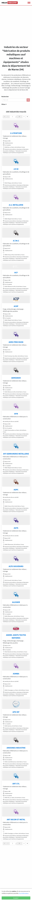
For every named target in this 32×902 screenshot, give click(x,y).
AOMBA (16, 673)
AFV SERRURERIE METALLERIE (16, 453)
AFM (16, 413)
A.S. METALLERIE (16, 205)
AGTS (16, 528)
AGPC (16, 489)
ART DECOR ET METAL (16, 819)
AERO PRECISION (16, 342)
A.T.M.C (16, 240)
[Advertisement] (16, 27)
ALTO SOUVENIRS (16, 566)
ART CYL (16, 783)
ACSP (16, 306)
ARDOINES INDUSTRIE (16, 747)
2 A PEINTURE (16, 133)
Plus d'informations (24, 893)
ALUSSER (16, 602)
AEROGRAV (16, 378)
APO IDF (16, 712)
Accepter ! (16, 898)
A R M (16, 169)
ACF (16, 272)
